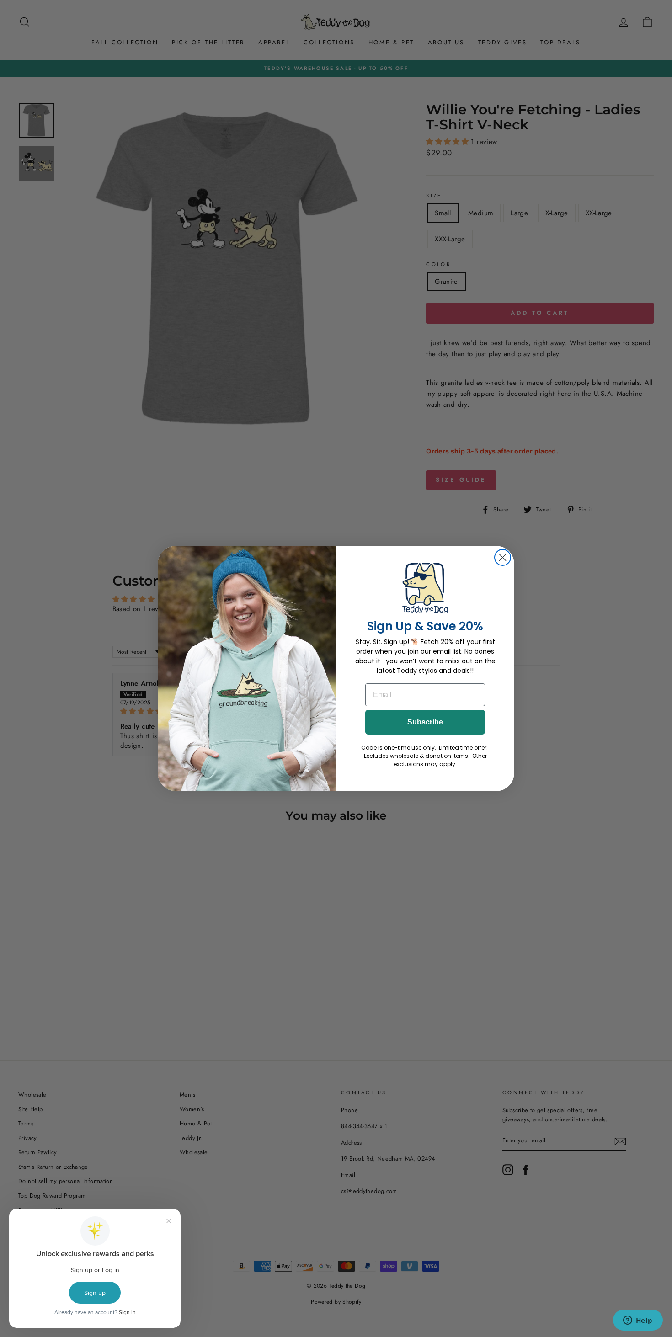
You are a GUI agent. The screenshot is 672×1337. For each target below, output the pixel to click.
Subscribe (425, 722)
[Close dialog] (503, 557)
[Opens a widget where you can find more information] (638, 1321)
